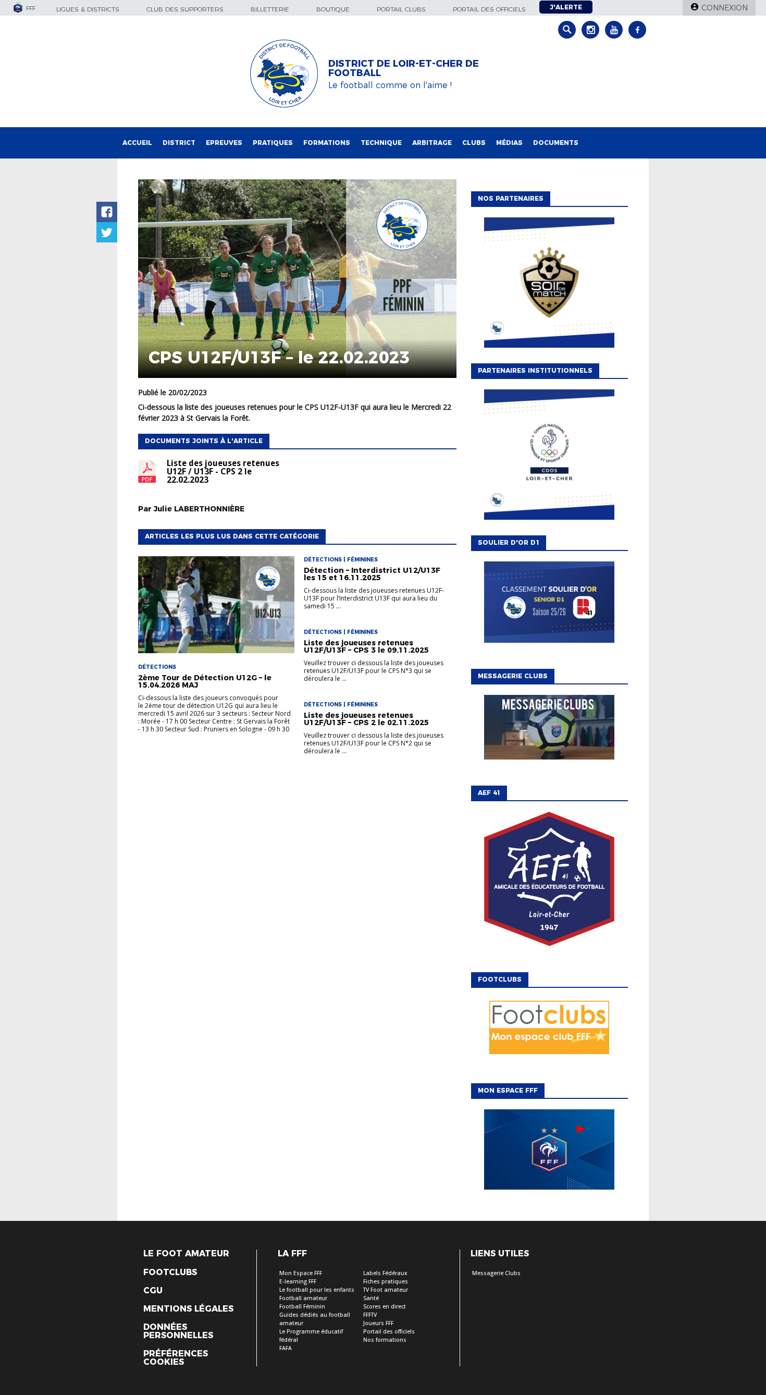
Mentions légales (188, 1309)
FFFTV (370, 1315)
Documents (555, 142)
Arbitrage (432, 142)
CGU (153, 1291)
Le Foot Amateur (186, 1254)
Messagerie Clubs (496, 1273)
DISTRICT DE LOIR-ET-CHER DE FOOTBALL (403, 68)
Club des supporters (185, 9)
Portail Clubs (401, 9)
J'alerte (566, 7)
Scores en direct (384, 1306)
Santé (371, 1298)
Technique (381, 142)
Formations (326, 142)
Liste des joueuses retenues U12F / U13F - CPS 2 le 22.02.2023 (223, 471)
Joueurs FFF (378, 1323)
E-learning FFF (297, 1281)
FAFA (285, 1348)
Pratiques (273, 142)
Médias (509, 142)
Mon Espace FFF (300, 1273)
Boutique (333, 9)
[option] (549, 285)
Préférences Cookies (175, 1358)
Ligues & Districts (87, 9)
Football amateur (303, 1298)
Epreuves (224, 142)
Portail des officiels (489, 9)
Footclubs (170, 1272)
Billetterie (270, 9)
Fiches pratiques (385, 1281)
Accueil (137, 142)
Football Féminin (302, 1306)
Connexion (724, 8)
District (179, 142)
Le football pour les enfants (316, 1290)
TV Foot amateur (385, 1290)
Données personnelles (178, 1331)
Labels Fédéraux (385, 1273)
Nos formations (384, 1340)
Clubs (474, 142)
